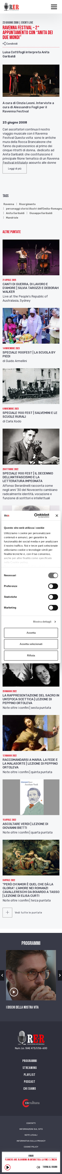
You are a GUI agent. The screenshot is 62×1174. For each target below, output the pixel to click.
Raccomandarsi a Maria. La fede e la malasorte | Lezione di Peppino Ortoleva (30, 763)
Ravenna (8, 204)
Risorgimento (27, 204)
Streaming (30, 1068)
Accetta (31, 632)
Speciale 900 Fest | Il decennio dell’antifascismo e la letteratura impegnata (28, 477)
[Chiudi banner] (57, 515)
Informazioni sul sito (31, 1129)
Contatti (31, 1123)
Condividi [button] (12, 43)
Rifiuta (31, 655)
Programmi (29, 1061)
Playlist (29, 1075)
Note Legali (31, 1135)
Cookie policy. (19, 562)
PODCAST (29, 1082)
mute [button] (38, 1167)
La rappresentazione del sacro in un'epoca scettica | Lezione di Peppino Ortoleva (31, 699)
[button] (15, 168)
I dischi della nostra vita (22, 1007)
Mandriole (12, 217)
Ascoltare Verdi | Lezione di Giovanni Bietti (25, 826)
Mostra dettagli (42, 621)
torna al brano (50, 1167)
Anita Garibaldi (15, 213)
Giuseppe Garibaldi (40, 213)
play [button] (8, 1167)
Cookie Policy (31, 1147)
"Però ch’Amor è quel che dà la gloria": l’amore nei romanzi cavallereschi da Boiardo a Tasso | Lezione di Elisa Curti (31, 890)
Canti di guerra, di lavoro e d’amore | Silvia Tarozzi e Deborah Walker (31, 288)
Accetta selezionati (31, 644)
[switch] (53, 586)
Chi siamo (29, 1089)
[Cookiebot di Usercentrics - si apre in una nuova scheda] (36, 515)
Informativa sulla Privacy (31, 1141)
